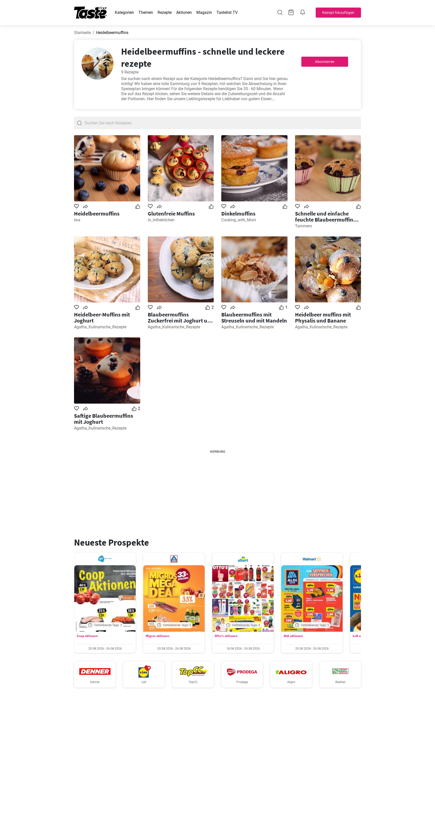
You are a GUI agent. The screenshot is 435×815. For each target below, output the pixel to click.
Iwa (77, 220)
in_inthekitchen (161, 220)
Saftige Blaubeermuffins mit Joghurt (103, 419)
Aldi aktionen (293, 636)
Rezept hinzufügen (338, 13)
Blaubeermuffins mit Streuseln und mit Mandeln (254, 317)
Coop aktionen (87, 636)
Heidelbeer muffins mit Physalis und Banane (323, 317)
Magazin (204, 12)
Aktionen (184, 12)
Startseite (82, 32)
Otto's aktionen (226, 636)
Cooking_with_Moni (238, 220)
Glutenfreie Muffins (171, 213)
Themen (145, 12)
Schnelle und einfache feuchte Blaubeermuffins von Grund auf (325, 216)
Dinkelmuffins (238, 213)
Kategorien (124, 12)
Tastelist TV (227, 12)
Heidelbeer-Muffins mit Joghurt (102, 317)
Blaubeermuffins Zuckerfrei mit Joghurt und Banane (181, 317)
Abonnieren (325, 62)
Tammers (303, 226)
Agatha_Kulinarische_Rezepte (100, 327)
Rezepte (165, 12)
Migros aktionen (157, 636)
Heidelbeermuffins (97, 213)
